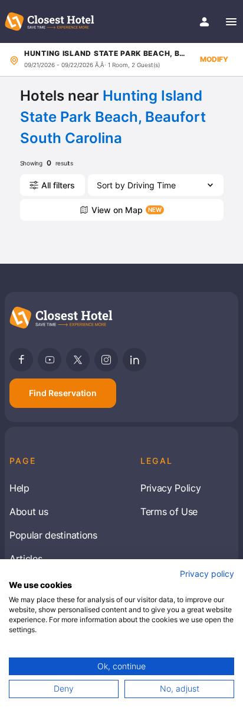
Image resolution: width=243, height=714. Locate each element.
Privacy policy (207, 574)
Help (19, 488)
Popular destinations (53, 535)
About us (28, 511)
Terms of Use (169, 511)
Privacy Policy (170, 488)
